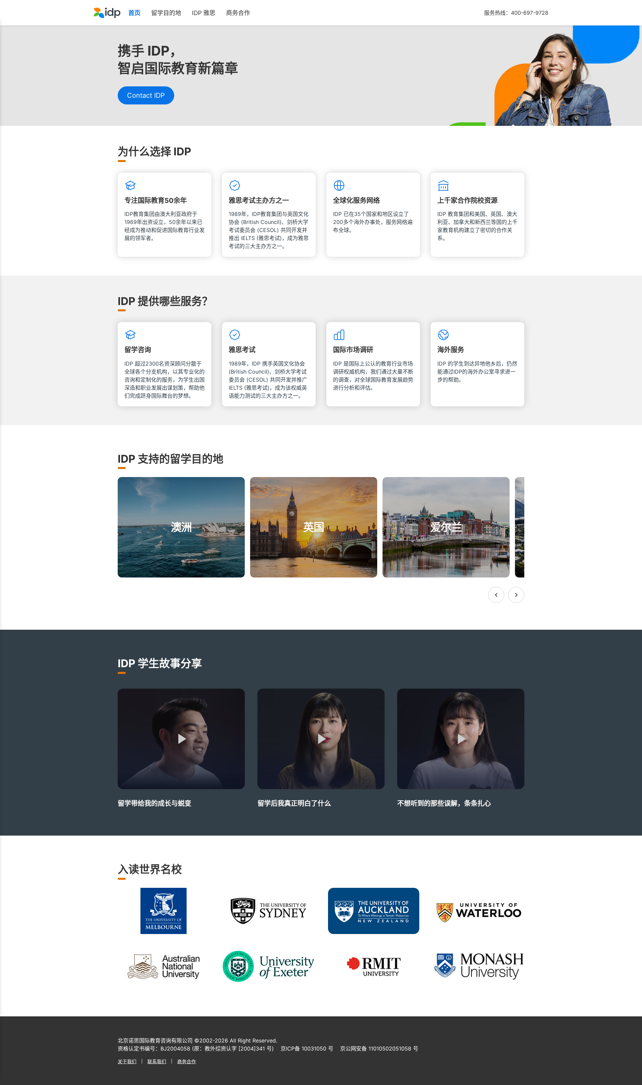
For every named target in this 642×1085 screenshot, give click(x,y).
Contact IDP (146, 95)
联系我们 (156, 1061)
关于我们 (127, 1061)
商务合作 (238, 12)
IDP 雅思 (203, 12)
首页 (134, 12)
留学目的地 (166, 12)
